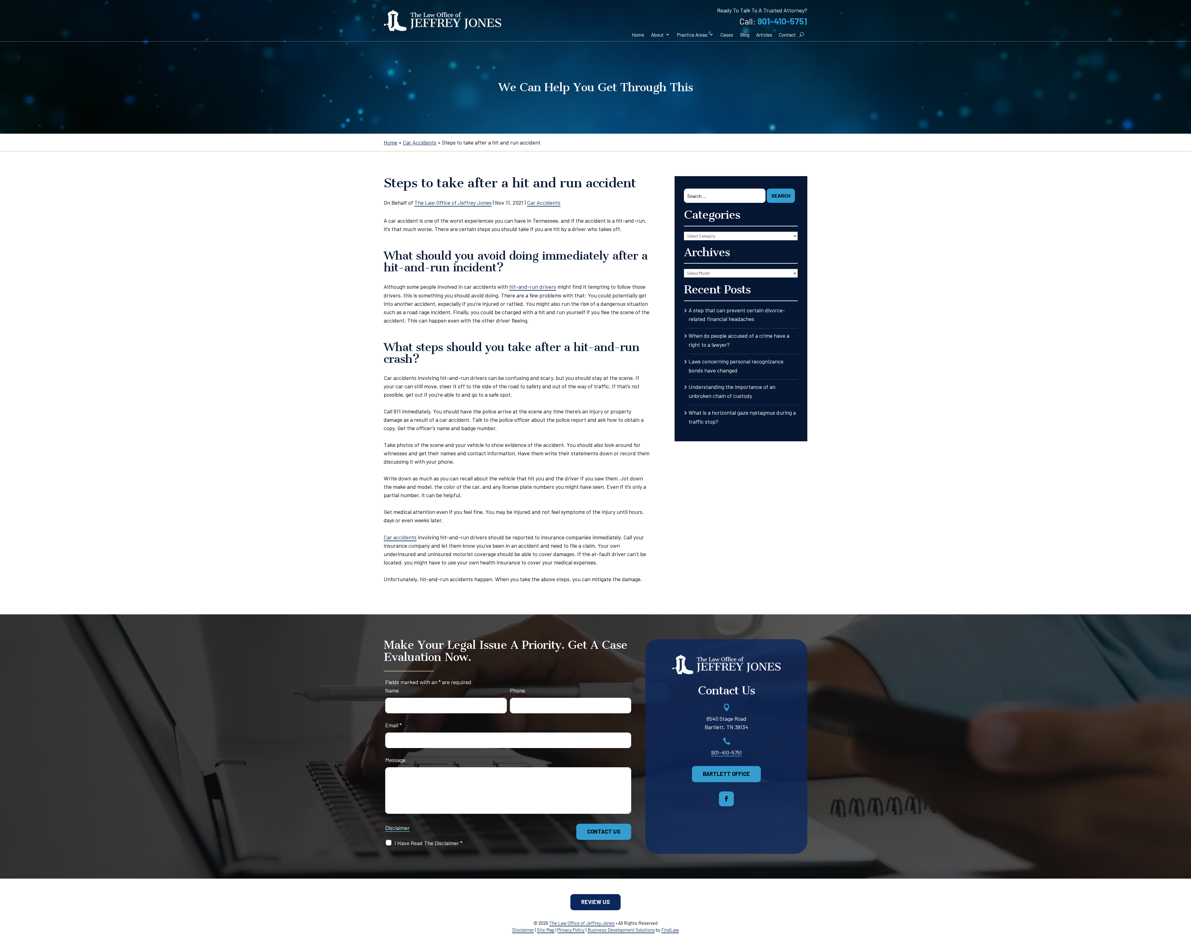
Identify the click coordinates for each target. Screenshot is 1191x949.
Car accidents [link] (400, 537)
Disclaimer (397, 827)
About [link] (657, 35)
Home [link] (638, 35)
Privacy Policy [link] (571, 930)
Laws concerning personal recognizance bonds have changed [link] (736, 366)
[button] (726, 798)
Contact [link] (787, 35)
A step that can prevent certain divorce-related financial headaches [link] (737, 315)
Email (393, 725)
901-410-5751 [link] (782, 21)
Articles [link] (764, 35)
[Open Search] (801, 34)
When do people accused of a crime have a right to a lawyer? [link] (739, 340)
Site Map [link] (546, 930)
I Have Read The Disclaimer (428, 843)
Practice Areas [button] (692, 35)
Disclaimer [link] (523, 930)
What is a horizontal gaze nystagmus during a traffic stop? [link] (742, 417)
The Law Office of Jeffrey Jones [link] (453, 202)
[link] (442, 20)
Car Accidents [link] (543, 202)
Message (395, 759)
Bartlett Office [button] (726, 773)
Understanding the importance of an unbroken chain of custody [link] (732, 391)
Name (392, 690)
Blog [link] (744, 35)
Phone (517, 690)
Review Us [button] (595, 901)
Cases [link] (726, 35)
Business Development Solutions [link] (621, 930)
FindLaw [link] (670, 930)
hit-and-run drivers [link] (532, 286)
